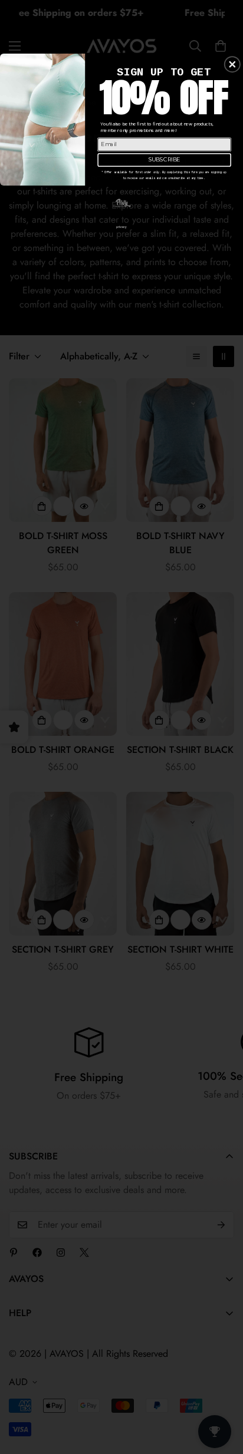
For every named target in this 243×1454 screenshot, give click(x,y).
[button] (232, 64)
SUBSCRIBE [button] (164, 159)
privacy (121, 226)
